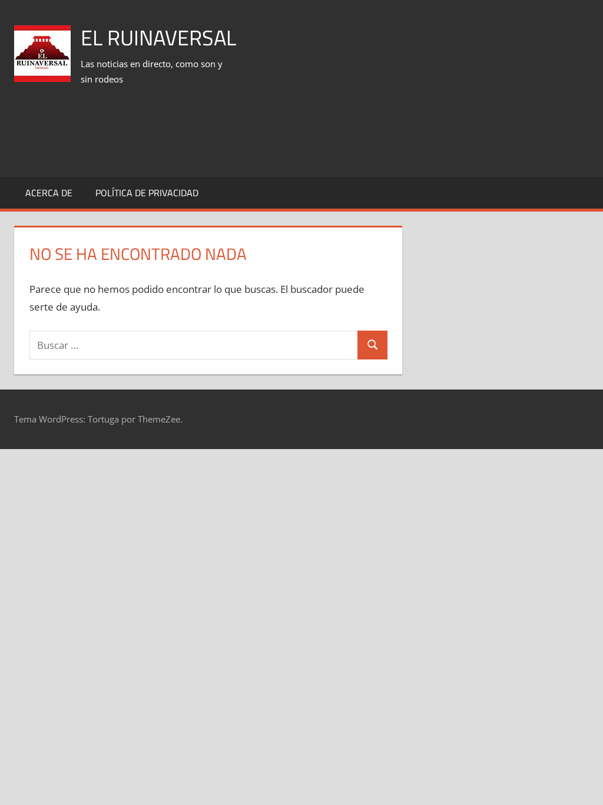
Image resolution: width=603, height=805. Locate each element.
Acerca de (48, 193)
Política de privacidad (146, 193)
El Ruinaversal (158, 37)
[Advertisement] (374, 134)
